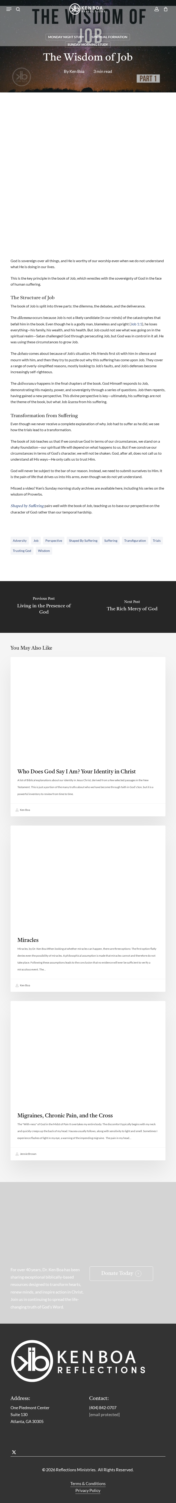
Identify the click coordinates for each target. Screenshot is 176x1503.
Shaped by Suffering (83, 540)
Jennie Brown (27, 1154)
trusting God (22, 551)
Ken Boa (76, 71)
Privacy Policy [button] (87, 1490)
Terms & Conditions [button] (88, 1483)
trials (157, 540)
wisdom (44, 551)
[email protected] (104, 1414)
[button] (8, 9)
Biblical (24, 833)
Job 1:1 (136, 324)
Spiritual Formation (109, 37)
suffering (110, 540)
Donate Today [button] (117, 1273)
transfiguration (135, 540)
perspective (53, 540)
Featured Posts (31, 1008)
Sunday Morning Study (88, 44)
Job (35, 540)
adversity (20, 540)
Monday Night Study (66, 37)
